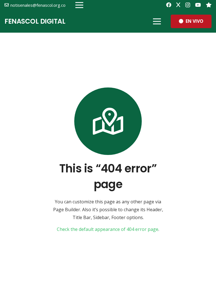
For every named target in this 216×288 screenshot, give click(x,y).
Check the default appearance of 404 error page (107, 229)
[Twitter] (178, 4)
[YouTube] (198, 4)
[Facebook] (168, 4)
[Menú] (157, 21)
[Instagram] (187, 5)
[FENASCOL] (209, 4)
